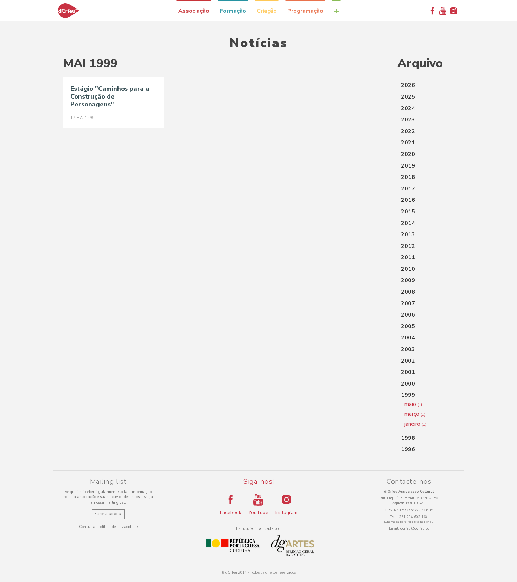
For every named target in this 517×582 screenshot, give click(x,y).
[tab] (425, 85)
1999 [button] (408, 395)
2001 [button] (408, 372)
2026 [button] (408, 85)
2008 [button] (408, 292)
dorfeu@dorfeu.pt (414, 528)
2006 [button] (408, 315)
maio (413, 404)
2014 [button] (408, 223)
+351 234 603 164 (412, 516)
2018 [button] (408, 177)
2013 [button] (408, 234)
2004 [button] (408, 338)
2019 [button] (408, 166)
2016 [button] (408, 200)
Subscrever (108, 514)
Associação (193, 11)
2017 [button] (408, 189)
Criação (267, 11)
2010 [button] (408, 269)
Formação (233, 11)
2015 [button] (408, 211)
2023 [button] (408, 120)
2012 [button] (408, 246)
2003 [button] (408, 349)
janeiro (415, 424)
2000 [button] (408, 384)
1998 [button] (408, 438)
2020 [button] (408, 154)
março (414, 414)
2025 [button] (408, 97)
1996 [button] (408, 449)
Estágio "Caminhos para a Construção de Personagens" (109, 96)
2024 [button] (408, 108)
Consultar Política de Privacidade (108, 527)
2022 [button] (408, 131)
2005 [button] (408, 326)
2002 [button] (408, 361)
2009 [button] (408, 280)
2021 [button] (408, 142)
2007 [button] (408, 303)
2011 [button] (408, 257)
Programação (305, 11)
